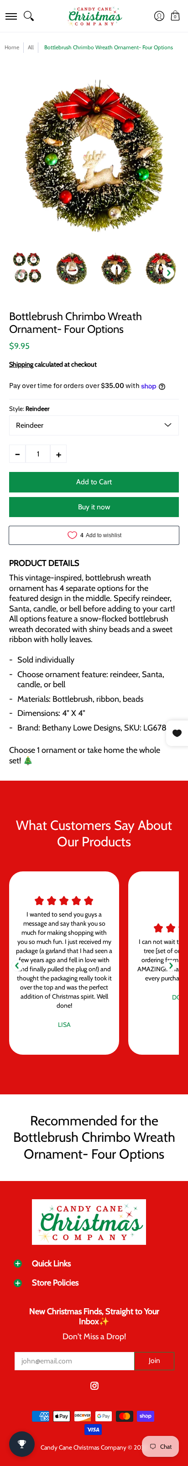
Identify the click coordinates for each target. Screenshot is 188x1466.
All (31, 47)
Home (12, 47)
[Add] (58, 454)
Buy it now (94, 506)
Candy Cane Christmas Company (83, 1447)
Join (154, 1360)
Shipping (21, 364)
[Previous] (17, 965)
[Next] (168, 273)
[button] (11, 16)
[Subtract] (17, 454)
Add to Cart (94, 481)
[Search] (29, 16)
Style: (29, 408)
